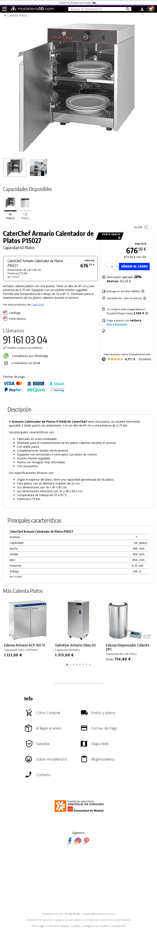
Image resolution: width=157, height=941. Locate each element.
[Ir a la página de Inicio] (32, 10)
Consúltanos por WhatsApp (29, 356)
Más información (117, 324)
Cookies (75, 926)
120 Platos (25, 216)
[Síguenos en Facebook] (70, 844)
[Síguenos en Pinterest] (86, 844)
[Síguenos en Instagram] (78, 844)
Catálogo (14, 313)
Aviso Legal (37, 926)
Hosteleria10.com (52, 914)
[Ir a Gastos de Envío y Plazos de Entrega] (118, 238)
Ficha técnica (17, 319)
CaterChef (37, 304)
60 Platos (10, 216)
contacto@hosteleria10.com (98, 914)
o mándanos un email (25, 363)
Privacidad (52, 926)
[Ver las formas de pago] (33, 391)
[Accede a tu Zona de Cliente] (142, 10)
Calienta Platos (17, 15)
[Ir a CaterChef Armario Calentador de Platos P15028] (25, 210)
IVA (138, 227)
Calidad (64, 926)
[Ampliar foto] (78, 154)
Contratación (118, 926)
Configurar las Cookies (95, 926)
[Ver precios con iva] (148, 227)
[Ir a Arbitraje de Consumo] (80, 812)
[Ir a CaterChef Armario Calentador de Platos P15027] (10, 210)
